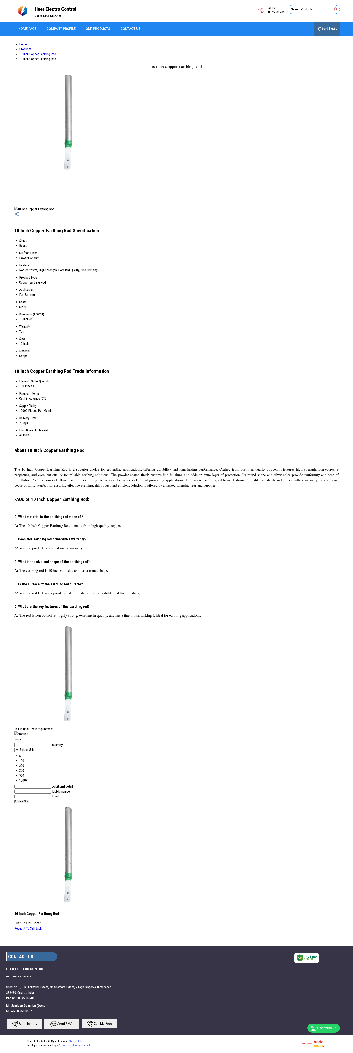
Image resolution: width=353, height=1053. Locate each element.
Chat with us (326, 1028)
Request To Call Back (28, 928)
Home (23, 44)
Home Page (27, 29)
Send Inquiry (329, 28)
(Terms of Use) (76, 1041)
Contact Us (131, 29)
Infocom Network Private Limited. (73, 1045)
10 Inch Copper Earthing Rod (37, 54)
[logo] (22, 19)
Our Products (98, 29)
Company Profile (61, 29)
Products (25, 49)
